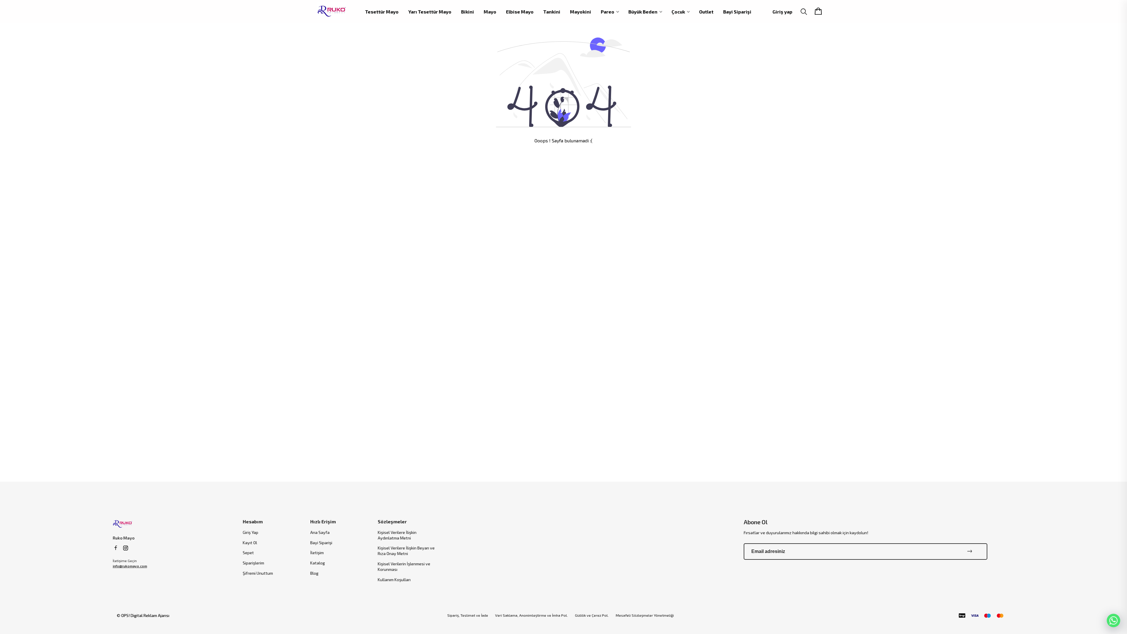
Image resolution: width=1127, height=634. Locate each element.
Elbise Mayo (520, 11)
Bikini (467, 11)
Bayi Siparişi (737, 11)
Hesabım (253, 521)
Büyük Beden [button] (642, 11)
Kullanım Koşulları (394, 579)
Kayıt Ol (250, 542)
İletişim (317, 552)
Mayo (490, 11)
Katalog (317, 562)
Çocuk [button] (678, 11)
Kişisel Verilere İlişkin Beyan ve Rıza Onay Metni (406, 550)
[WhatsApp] (1113, 620)
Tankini (551, 11)
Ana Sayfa (320, 532)
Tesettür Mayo (382, 11)
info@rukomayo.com (130, 566)
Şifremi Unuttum (258, 573)
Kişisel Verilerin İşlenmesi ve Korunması (404, 566)
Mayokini (580, 11)
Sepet (248, 552)
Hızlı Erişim (323, 521)
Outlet (706, 11)
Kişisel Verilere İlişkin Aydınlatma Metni (397, 535)
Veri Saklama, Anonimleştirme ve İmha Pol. (531, 615)
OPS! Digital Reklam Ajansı (145, 615)
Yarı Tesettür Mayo (429, 11)
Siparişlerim (253, 562)
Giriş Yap (250, 532)
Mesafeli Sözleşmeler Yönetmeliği (645, 615)
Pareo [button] (607, 11)
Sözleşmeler (392, 521)
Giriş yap (782, 11)
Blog (314, 573)
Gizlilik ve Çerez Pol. (592, 615)
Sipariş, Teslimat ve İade (467, 615)
